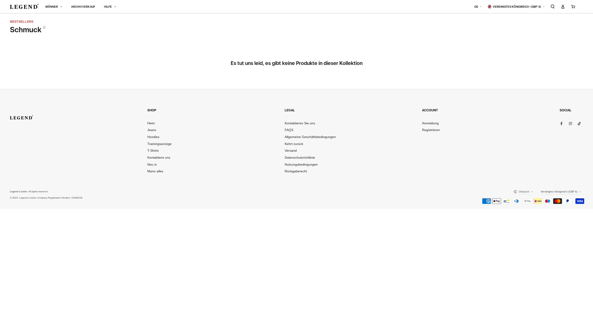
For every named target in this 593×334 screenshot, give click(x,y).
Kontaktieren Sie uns (300, 123)
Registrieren (431, 130)
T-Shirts (153, 150)
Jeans (151, 130)
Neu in (152, 164)
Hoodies (153, 137)
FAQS (289, 130)
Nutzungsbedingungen (301, 164)
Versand (291, 150)
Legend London (18, 191)
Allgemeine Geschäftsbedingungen (310, 137)
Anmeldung (430, 123)
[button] (553, 6)
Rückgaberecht (296, 171)
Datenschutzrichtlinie (300, 157)
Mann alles (155, 171)
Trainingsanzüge (159, 144)
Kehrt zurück (294, 144)
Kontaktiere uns (158, 157)
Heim (151, 123)
